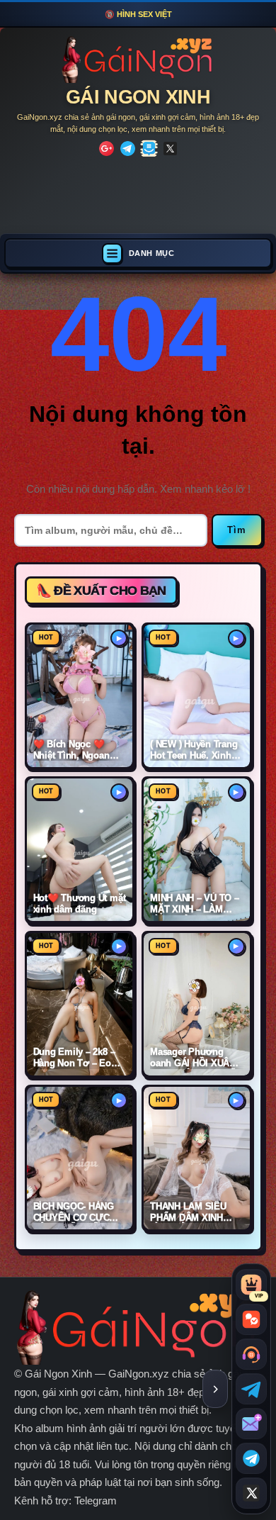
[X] (170, 148)
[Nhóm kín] (149, 148)
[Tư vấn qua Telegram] (251, 1388)
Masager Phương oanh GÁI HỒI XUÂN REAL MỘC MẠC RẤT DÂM (195, 1057)
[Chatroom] (251, 1319)
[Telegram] (128, 148)
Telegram (95, 1500)
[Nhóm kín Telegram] (251, 1458)
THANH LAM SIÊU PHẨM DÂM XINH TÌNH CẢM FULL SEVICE (188, 1212)
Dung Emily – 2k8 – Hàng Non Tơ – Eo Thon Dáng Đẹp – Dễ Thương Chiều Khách (79, 1057)
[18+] (106, 148)
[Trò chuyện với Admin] (251, 1354)
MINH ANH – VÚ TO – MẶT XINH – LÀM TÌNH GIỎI (194, 904)
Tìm (237, 530)
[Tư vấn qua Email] (251, 1423)
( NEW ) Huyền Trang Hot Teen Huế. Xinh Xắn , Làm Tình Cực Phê (194, 750)
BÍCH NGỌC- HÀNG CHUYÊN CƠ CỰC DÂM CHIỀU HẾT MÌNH (74, 1212)
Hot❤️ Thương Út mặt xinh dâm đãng (79, 904)
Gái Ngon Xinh (138, 97)
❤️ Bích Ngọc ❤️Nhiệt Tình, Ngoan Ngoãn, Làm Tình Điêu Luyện (71, 750)
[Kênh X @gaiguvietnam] (251, 1493)
